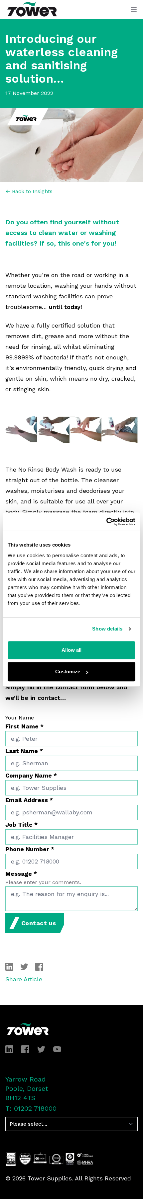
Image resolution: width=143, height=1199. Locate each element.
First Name (24, 726)
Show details (107, 629)
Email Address (29, 799)
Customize (67, 671)
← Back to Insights (29, 191)
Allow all (71, 650)
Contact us (38, 923)
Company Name (31, 775)
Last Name (24, 750)
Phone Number (29, 849)
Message (21, 873)
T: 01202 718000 (31, 1108)
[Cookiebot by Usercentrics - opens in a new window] (106, 521)
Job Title (21, 824)
